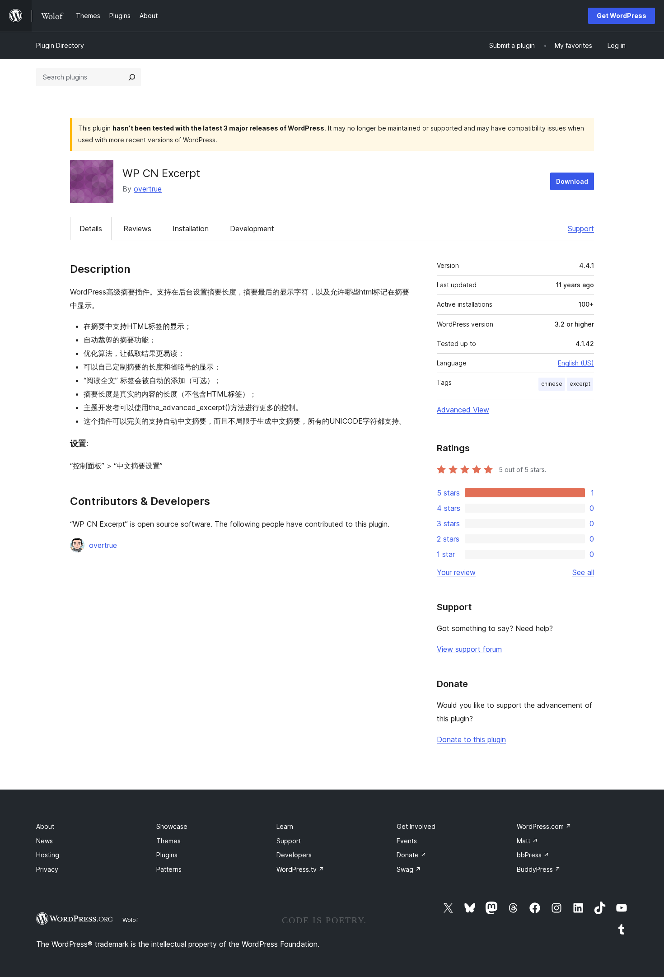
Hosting (47, 855)
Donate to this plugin (471, 739)
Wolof (130, 919)
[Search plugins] (132, 77)
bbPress (533, 855)
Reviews (137, 228)
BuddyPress (539, 869)
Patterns (169, 869)
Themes (168, 841)
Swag (409, 869)
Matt (527, 841)
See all (583, 572)
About (45, 826)
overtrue (148, 188)
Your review (456, 572)
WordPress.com (544, 826)
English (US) (576, 363)
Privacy (47, 869)
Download (572, 181)
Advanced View (463, 409)
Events (407, 841)
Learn (284, 826)
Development (252, 228)
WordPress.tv (300, 869)
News (44, 841)
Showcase (171, 826)
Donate (411, 855)
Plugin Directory (60, 45)
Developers (294, 855)
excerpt (580, 383)
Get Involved (416, 826)
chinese (551, 383)
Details (90, 228)
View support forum (469, 649)
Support (581, 228)
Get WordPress (621, 15)
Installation (191, 228)
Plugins (167, 855)
